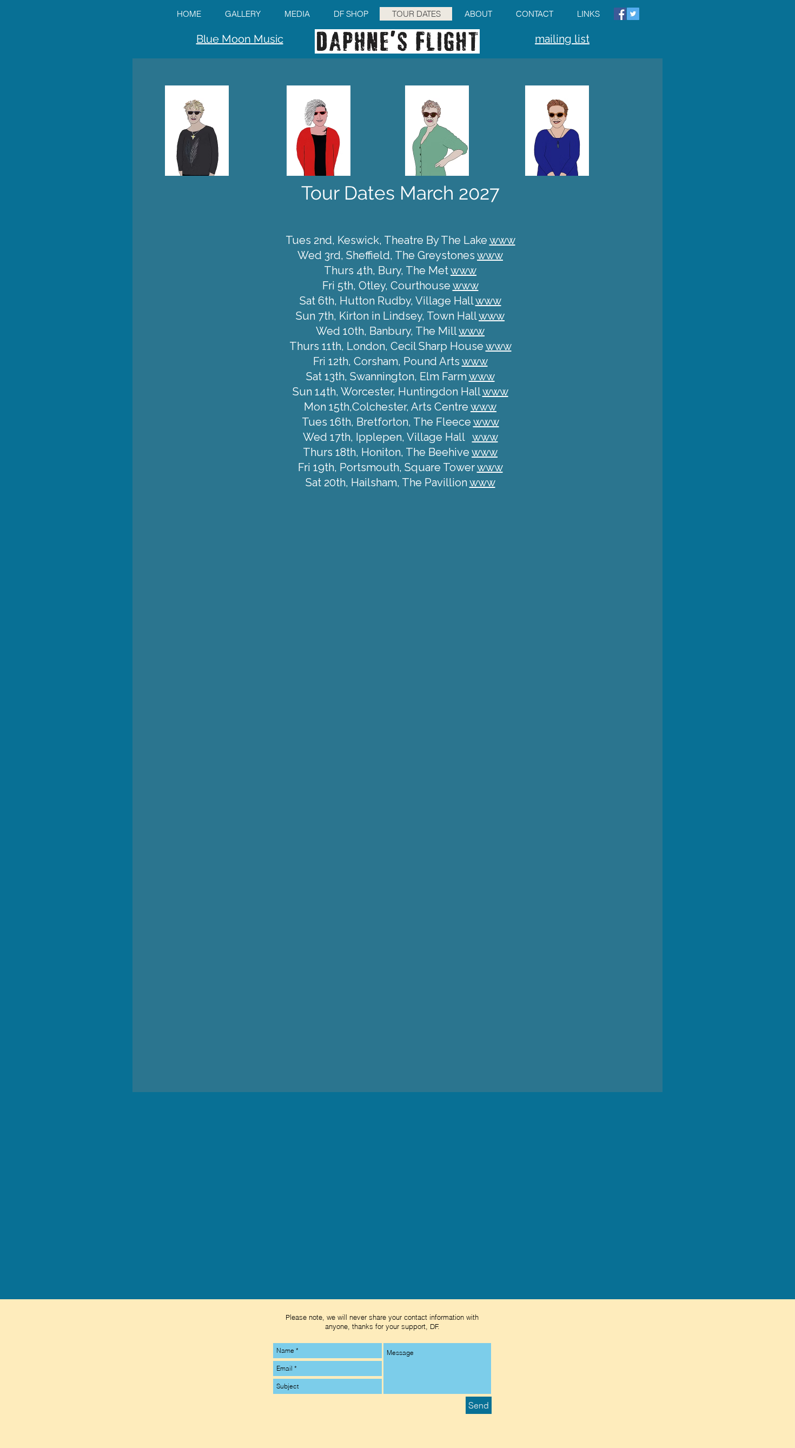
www (502, 240)
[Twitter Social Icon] (633, 14)
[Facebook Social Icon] (620, 14)
